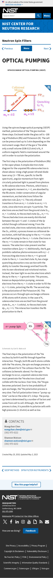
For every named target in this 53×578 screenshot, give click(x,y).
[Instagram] (23, 522)
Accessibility (23, 545)
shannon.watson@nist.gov (17, 440)
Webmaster (7, 516)
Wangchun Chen (12, 426)
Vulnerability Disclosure (37, 551)
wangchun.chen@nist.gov (17, 429)
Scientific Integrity (11, 562)
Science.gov (24, 568)
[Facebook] (11, 522)
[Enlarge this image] (26, 101)
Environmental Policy (38, 557)
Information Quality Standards (34, 562)
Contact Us (19, 516)
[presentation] (14, 175)
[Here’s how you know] (26, 3)
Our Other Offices (31, 516)
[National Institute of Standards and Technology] (21, 497)
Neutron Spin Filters (16, 41)
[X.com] (5, 522)
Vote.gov (45, 568)
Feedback (31, 530)
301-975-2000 (7, 511)
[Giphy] (35, 522)
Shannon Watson (12, 437)
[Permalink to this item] (26, 421)
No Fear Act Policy (12, 557)
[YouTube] (29, 522)
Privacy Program (38, 545)
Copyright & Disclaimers (14, 551)
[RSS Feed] (41, 522)
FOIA (24, 557)
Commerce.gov (10, 568)
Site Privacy (11, 545)
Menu (47, 15)
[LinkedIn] (17, 522)
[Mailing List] (47, 522)
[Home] (10, 10)
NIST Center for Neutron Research (21, 26)
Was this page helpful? (26, 484)
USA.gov (35, 568)
